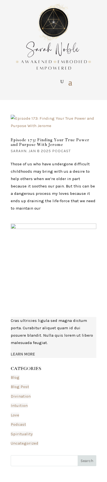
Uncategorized (24, 443)
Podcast (61, 151)
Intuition (19, 405)
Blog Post (20, 386)
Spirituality (22, 433)
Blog (15, 377)
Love (15, 415)
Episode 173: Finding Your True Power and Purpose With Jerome (50, 142)
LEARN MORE (23, 354)
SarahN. (19, 151)
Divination (21, 396)
